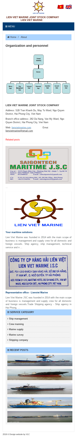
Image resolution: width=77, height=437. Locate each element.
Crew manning (16, 324)
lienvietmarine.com (21, 127)
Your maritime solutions (19, 232)
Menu (11, 26)
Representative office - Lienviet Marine (27, 292)
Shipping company (18, 340)
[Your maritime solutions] (38, 210)
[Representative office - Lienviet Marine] (38, 271)
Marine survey (16, 334)
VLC (28, 434)
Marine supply (15, 329)
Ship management (18, 318)
